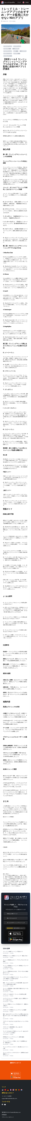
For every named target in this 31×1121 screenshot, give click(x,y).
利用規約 (4, 1114)
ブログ (19, 2)
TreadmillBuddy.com (15, 1112)
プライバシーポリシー (8, 1117)
